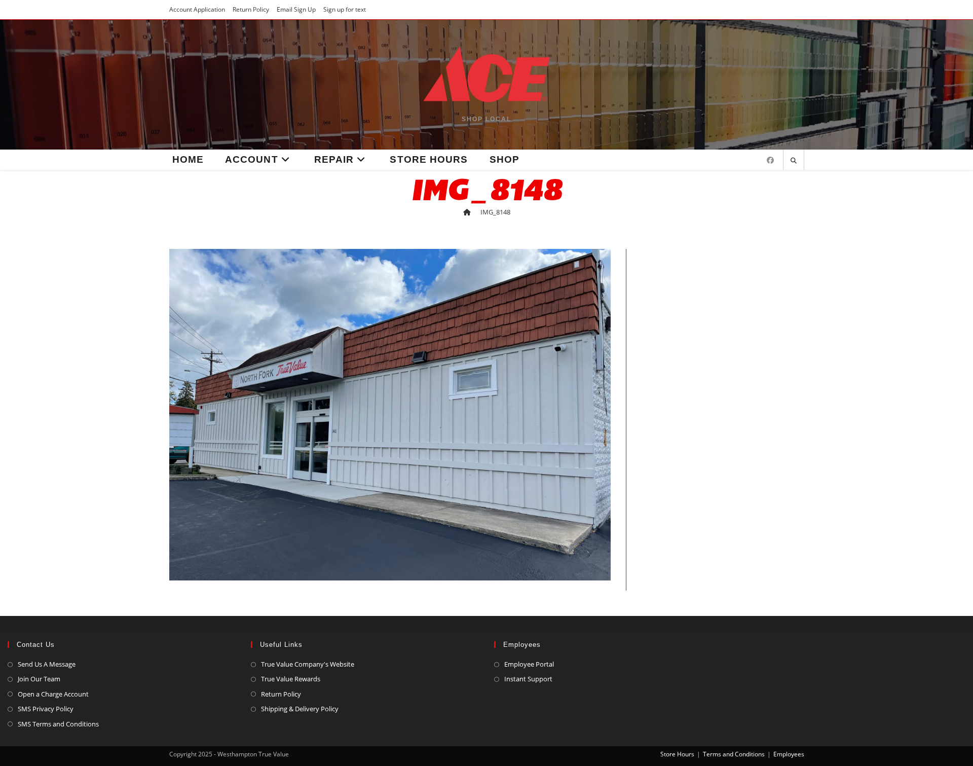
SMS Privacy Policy (45, 708)
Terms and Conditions (734, 754)
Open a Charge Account (53, 694)
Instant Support (528, 678)
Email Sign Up (296, 9)
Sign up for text (344, 9)
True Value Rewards (290, 678)
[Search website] (794, 160)
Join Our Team (39, 678)
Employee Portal (529, 664)
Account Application (197, 9)
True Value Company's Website (307, 664)
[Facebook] (770, 160)
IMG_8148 (495, 211)
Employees (788, 754)
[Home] (467, 211)
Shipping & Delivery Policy (300, 708)
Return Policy (251, 9)
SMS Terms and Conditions (58, 723)
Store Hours (677, 754)
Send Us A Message (47, 664)
